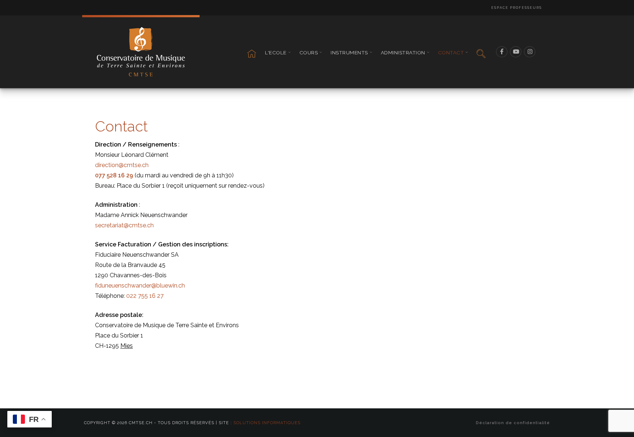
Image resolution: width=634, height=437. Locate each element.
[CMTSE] (141, 51)
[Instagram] (530, 52)
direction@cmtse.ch (122, 165)
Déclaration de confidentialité (513, 422)
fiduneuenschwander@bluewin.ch (140, 285)
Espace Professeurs (516, 8)
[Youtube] (516, 52)
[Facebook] (502, 52)
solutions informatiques (266, 422)
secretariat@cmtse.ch (124, 225)
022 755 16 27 (145, 295)
